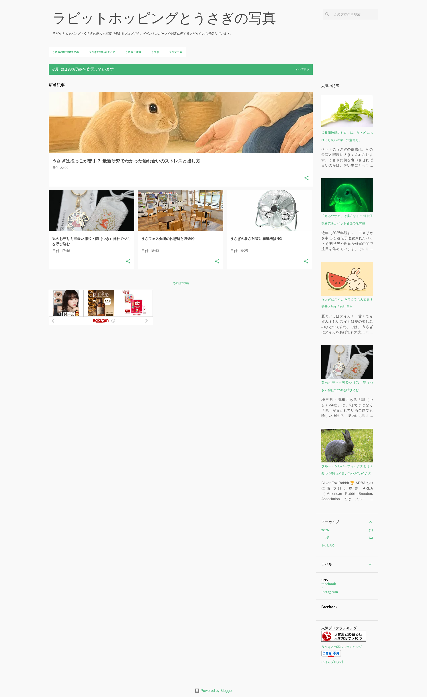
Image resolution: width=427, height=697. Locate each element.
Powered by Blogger (216, 691)
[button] (306, 178)
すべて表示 (302, 69)
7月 (327, 538)
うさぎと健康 (133, 52)
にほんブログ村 (332, 662)
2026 (325, 530)
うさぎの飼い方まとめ (102, 52)
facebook (328, 584)
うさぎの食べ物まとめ (65, 52)
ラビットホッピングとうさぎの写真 (164, 18)
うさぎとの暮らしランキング (341, 647)
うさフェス (175, 52)
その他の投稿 (181, 283)
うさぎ (155, 52)
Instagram (329, 592)
